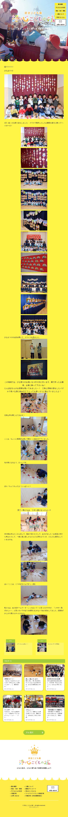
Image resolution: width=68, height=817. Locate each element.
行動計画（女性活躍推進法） (34, 795)
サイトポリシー (34, 807)
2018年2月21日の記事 (53, 679)
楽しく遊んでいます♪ (32, 679)
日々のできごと (9, 689)
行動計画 (14, 793)
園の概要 (60, 4)
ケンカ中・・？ (9, 709)
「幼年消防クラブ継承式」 (55, 709)
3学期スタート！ (9, 679)
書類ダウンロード (30, 788)
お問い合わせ (15, 795)
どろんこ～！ (30, 709)
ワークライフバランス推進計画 (34, 793)
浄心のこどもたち (30, 791)
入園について (60, 14)
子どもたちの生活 (60, 7)
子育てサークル (60, 17)
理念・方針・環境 (60, 10)
